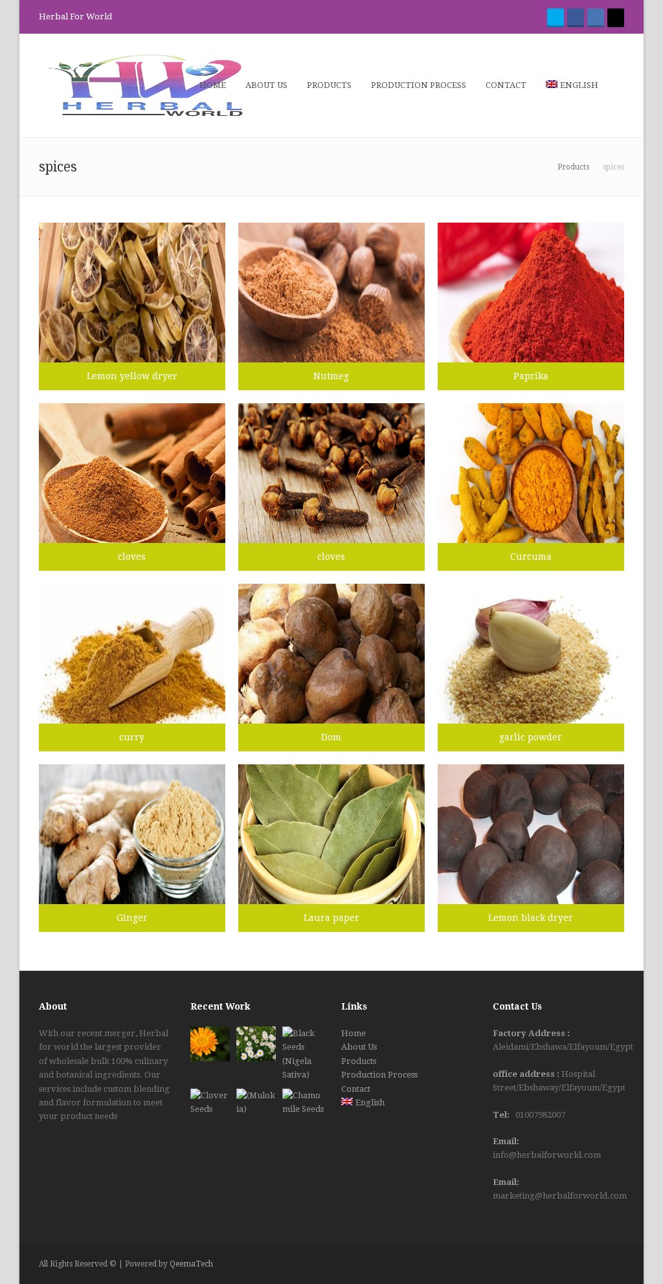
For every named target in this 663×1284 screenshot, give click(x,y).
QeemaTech (191, 1263)
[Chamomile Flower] (256, 1043)
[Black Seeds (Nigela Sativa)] (302, 1054)
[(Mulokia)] (256, 1106)
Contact (355, 1089)
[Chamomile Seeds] (305, 1109)
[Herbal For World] (146, 85)
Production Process (379, 1074)
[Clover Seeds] (210, 1106)
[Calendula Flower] (210, 1043)
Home (353, 1033)
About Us (359, 1047)
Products (358, 1061)
